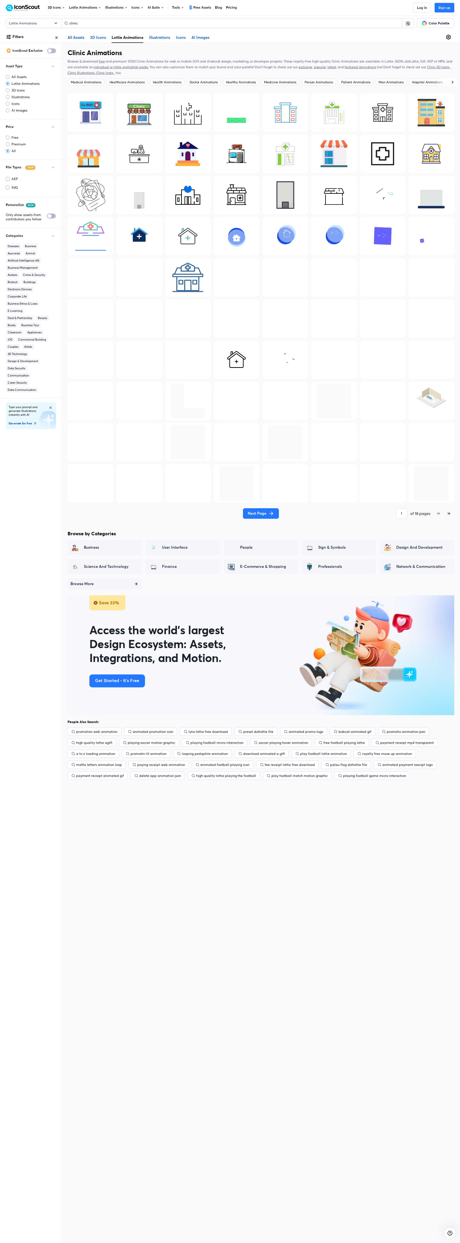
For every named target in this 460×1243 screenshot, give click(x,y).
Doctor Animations (204, 82)
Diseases (13, 246)
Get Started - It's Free (117, 681)
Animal (30, 253)
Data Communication (22, 390)
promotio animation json (406, 732)
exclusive (305, 67)
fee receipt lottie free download (290, 765)
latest (332, 67)
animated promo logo (306, 732)
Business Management (23, 267)
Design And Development (419, 547)
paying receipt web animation (161, 765)
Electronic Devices (20, 289)
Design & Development (23, 361)
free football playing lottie (344, 743)
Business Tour (30, 325)
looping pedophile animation (205, 754)
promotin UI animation (149, 754)
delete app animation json (160, 776)
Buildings (29, 282)
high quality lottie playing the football (226, 776)
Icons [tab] (181, 38)
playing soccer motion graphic (151, 743)
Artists (28, 346)
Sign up (444, 8)
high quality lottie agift (94, 743)
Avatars (12, 275)
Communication (18, 375)
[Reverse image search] (408, 23)
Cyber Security (17, 382)
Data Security (16, 368)
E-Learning (15, 311)
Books (12, 325)
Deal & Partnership (20, 318)
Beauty (42, 318)
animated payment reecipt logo (407, 765)
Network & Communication (420, 567)
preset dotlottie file (258, 732)
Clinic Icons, (105, 73)
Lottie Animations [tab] (127, 37)
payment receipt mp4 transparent (407, 743)
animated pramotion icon (153, 732)
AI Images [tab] (200, 38)
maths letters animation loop (99, 765)
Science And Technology (106, 567)
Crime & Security (34, 275)
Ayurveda (14, 253)
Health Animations (167, 82)
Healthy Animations (241, 82)
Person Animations (319, 82)
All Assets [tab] (76, 38)
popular (320, 67)
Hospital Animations (427, 82)
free (102, 61)
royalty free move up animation (387, 754)
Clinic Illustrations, (82, 73)
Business (30, 246)
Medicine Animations (280, 82)
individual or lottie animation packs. (121, 67)
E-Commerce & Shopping (263, 567)
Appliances (34, 332)
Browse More (82, 584)
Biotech (13, 282)
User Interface (175, 547)
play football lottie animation (323, 754)
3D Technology (17, 354)
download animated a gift (264, 754)
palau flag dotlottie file (348, 765)
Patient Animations (356, 82)
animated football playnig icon (224, 765)
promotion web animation (96, 732)
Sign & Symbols (332, 547)
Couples (13, 346)
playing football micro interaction (216, 743)
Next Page (257, 513)
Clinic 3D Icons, (439, 67)
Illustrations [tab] (159, 38)
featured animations (360, 67)
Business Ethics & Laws (22, 303)
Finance (169, 567)
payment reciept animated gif (100, 776)
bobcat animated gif (355, 732)
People (246, 547)
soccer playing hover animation (283, 743)
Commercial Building (32, 339)
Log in (422, 8)
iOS (10, 339)
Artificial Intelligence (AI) (23, 260)
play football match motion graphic (299, 776)
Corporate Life (17, 296)
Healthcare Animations (127, 82)
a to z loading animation (95, 754)
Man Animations (391, 82)
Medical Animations (86, 82)
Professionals (330, 567)
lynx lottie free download (208, 732)
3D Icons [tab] (98, 38)
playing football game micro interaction (374, 776)
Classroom (15, 332)
